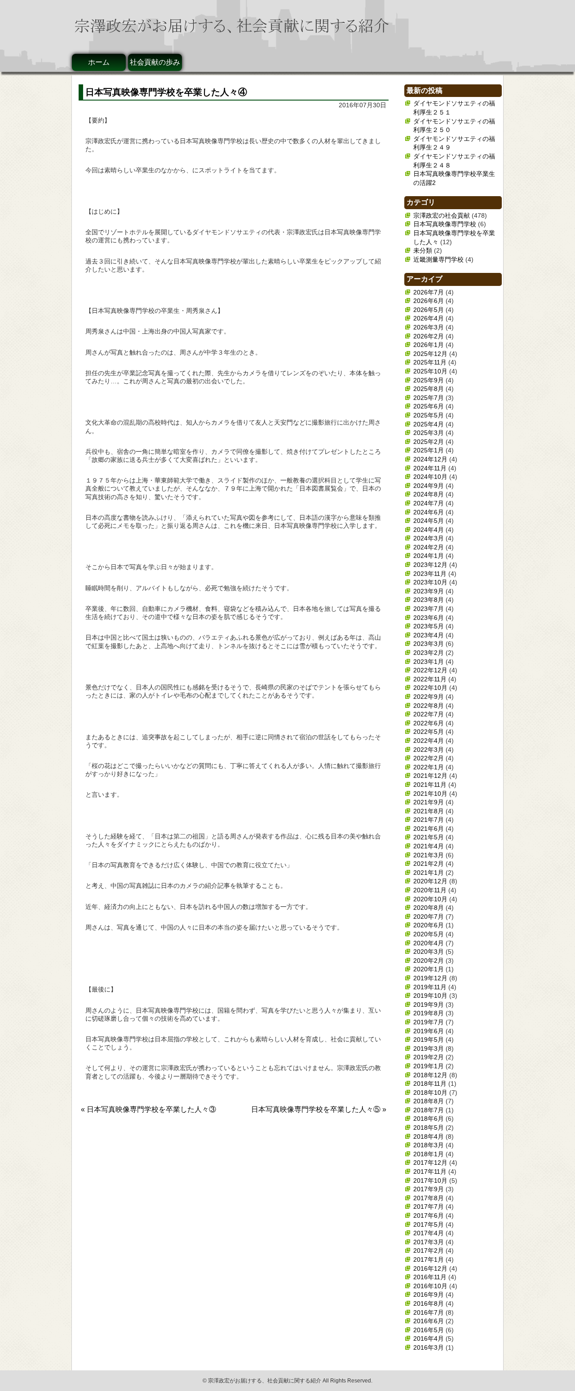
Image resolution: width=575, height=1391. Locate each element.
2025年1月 (428, 450)
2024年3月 (428, 538)
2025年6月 (428, 406)
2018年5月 (428, 1127)
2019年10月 (430, 995)
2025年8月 (428, 388)
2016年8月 (428, 1303)
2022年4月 (428, 740)
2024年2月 (428, 547)
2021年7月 (428, 819)
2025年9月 (428, 380)
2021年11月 (430, 784)
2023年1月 (428, 661)
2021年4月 (428, 846)
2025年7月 (428, 397)
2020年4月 (428, 943)
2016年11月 (430, 1277)
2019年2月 (428, 1057)
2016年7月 (428, 1312)
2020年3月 (428, 951)
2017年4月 (428, 1233)
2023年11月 (430, 573)
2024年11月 (430, 468)
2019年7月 (428, 1022)
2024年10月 (430, 476)
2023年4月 (428, 635)
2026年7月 (428, 292)
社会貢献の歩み (155, 62)
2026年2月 (428, 336)
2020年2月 (428, 960)
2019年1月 (428, 1066)
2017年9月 (428, 1189)
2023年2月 (428, 652)
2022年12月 (430, 670)
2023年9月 (428, 591)
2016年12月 (430, 1268)
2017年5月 (428, 1224)
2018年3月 (428, 1145)
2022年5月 (428, 731)
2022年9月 (428, 696)
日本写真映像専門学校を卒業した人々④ (166, 92)
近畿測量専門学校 (438, 259)
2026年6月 (428, 300)
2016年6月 (428, 1321)
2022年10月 (430, 687)
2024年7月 (428, 503)
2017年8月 (428, 1198)
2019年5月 (428, 1039)
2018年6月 (428, 1118)
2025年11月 (430, 362)
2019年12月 (430, 978)
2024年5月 (428, 520)
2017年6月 (428, 1215)
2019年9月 (428, 1004)
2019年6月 (428, 1031)
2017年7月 (428, 1206)
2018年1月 (428, 1154)
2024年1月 (428, 555)
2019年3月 (428, 1048)
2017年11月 (430, 1171)
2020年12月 (430, 881)
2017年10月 (430, 1180)
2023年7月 (428, 608)
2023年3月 (428, 643)
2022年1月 (428, 767)
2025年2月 (428, 441)
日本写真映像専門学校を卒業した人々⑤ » (318, 1109)
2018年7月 (428, 1110)
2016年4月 (428, 1338)
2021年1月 (428, 872)
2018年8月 (428, 1101)
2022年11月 (430, 679)
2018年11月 (430, 1083)
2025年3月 (428, 432)
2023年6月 (428, 617)
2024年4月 (428, 529)
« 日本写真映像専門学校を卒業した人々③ (148, 1109)
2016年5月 (428, 1330)
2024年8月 (428, 494)
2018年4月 (428, 1136)
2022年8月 (428, 705)
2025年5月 (428, 415)
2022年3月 (428, 749)
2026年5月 (428, 309)
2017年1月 (428, 1259)
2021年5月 (428, 837)
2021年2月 (428, 863)
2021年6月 (428, 828)
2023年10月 (430, 582)
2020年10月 (430, 899)
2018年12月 (430, 1075)
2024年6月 (428, 512)
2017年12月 (430, 1162)
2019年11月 (430, 987)
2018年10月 (430, 1092)
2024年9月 (428, 485)
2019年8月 (428, 1013)
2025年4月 (428, 424)
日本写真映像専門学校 (444, 224)
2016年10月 (430, 1286)
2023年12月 (430, 564)
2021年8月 (428, 811)
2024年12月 (430, 459)
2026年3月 (428, 327)
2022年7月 (428, 714)
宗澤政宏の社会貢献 (441, 215)
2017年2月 (428, 1250)
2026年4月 (428, 318)
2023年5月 (428, 626)
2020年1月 (428, 969)
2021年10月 (430, 793)
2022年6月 (428, 723)
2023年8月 (428, 599)
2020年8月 (428, 907)
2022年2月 (428, 758)
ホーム (99, 62)
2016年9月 (428, 1294)
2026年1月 (428, 344)
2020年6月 (428, 925)
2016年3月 (428, 1347)
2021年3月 (428, 855)
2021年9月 (428, 802)
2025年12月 (430, 353)
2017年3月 (428, 1242)
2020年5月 (428, 934)
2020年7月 (428, 916)
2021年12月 (430, 775)
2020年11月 (430, 890)
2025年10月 (430, 371)
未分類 (422, 250)
